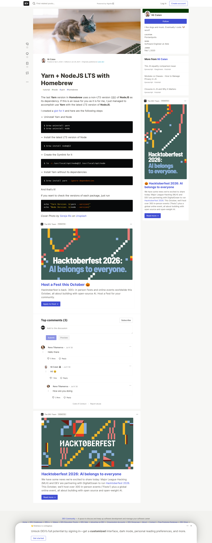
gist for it (59, 110)
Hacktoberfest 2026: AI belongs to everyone (81, 474)
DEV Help (84, 522)
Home (25, 522)
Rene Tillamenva (55, 347)
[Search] (34, 3)
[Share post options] (27, 81)
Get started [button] (38, 538)
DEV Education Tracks (69, 522)
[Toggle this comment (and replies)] (43, 352)
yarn (62, 89)
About (144, 522)
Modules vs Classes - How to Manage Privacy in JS (162, 79)
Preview (64, 337)
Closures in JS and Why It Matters (160, 90)
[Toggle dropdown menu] (131, 224)
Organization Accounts (116, 522)
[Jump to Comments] (27, 55)
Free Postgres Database (168, 522)
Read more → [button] (49, 497)
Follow (166, 21)
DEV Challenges (36, 522)
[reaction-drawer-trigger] (27, 45)
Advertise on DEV (97, 522)
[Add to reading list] (27, 64)
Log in (163, 3)
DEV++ (47, 522)
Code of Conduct (79, 404)
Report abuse (95, 404)
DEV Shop (184, 522)
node (55, 89)
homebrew (72, 89)
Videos (55, 522)
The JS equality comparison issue (160, 67)
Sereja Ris (65, 215)
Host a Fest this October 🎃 (65, 284)
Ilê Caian (51, 59)
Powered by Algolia (104, 4)
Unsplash (81, 215)
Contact (152, 522)
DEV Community (68, 519)
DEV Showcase (134, 522)
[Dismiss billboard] (191, 526)
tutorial (46, 89)
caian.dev (101, 62)
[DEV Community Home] (26, 3)
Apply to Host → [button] (50, 304)
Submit (51, 337)
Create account (178, 3)
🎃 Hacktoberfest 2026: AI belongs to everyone (164, 185)
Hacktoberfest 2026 (117, 483)
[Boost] (27, 73)
